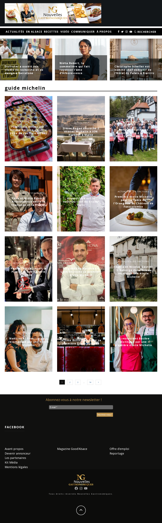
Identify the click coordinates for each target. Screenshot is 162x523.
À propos (104, 31)
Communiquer (83, 31)
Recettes (51, 31)
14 (90, 382)
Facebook (14, 427)
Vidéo (64, 31)
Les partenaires (15, 458)
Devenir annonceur (18, 453)
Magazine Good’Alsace (72, 449)
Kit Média (11, 462)
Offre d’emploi (119, 449)
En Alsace (34, 31)
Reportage (117, 453)
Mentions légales (16, 467)
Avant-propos (14, 449)
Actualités (15, 31)
